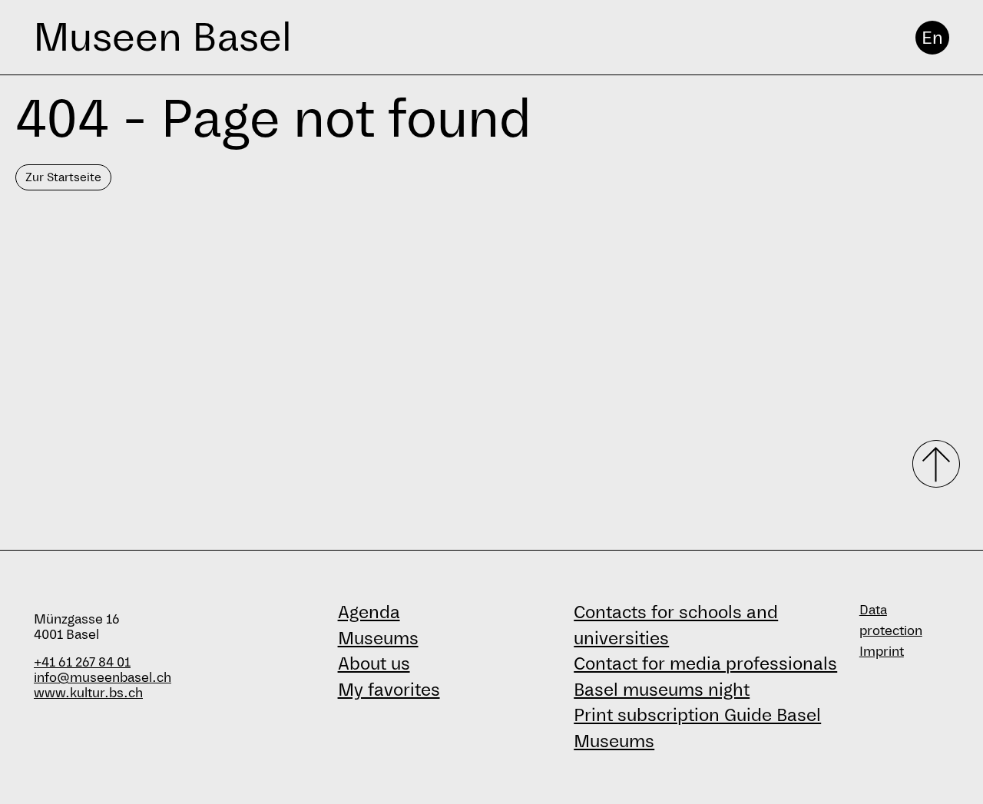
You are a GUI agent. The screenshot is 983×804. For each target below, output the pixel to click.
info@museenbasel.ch (102, 678)
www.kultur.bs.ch (88, 693)
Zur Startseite (63, 177)
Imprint (881, 652)
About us (374, 663)
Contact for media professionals (705, 663)
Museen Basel (162, 37)
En (932, 37)
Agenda (369, 612)
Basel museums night (662, 689)
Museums (378, 638)
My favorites (389, 689)
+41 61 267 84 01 (82, 662)
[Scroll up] (930, 464)
